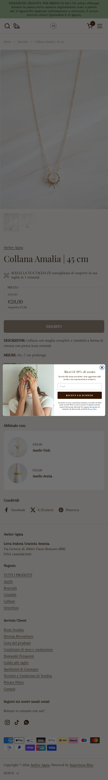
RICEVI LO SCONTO (79, 395)
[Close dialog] (102, 367)
